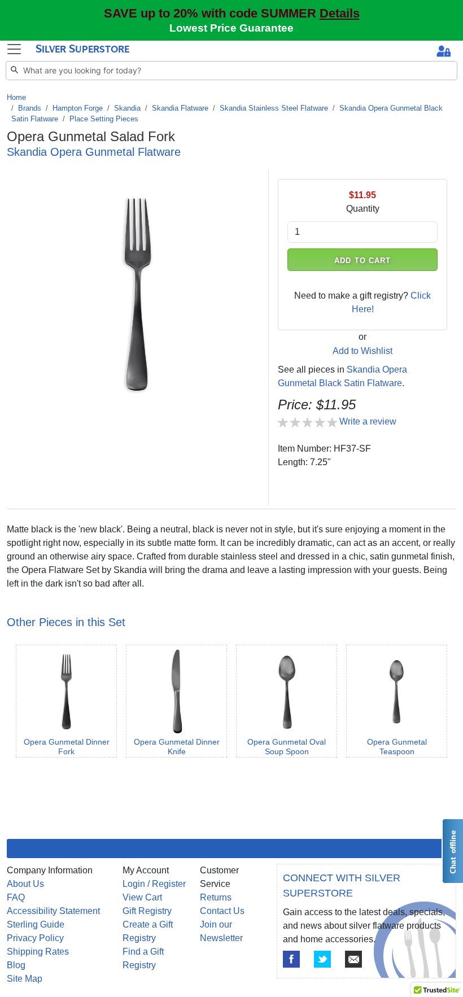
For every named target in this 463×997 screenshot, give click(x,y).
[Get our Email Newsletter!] (353, 959)
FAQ (16, 897)
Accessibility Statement (53, 911)
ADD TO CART (362, 260)
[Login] (443, 52)
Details (340, 13)
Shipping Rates (38, 951)
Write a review (367, 421)
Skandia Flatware (180, 108)
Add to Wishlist (362, 351)
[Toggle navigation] (14, 49)
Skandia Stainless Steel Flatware (274, 108)
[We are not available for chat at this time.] (452, 851)
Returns (215, 897)
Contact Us (222, 911)
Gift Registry (147, 911)
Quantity (362, 208)
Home (16, 97)
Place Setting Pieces (103, 119)
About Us (25, 884)
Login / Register (154, 884)
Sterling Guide (35, 924)
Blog (16, 965)
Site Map (24, 978)
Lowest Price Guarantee (231, 28)
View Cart (142, 897)
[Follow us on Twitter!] (322, 959)
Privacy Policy (35, 938)
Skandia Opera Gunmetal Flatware (94, 152)
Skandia (127, 108)
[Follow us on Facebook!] (291, 959)
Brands (29, 108)
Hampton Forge (78, 108)
